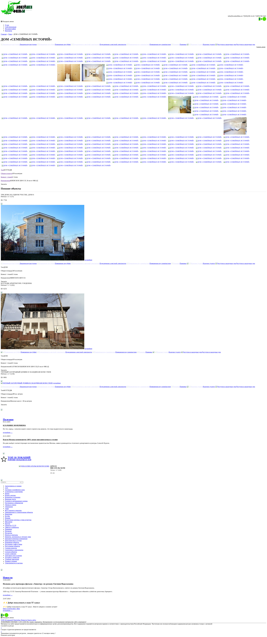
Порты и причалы (11, 535)
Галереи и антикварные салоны (16, 501)
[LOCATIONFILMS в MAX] (264, 19)
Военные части (10, 499)
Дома (10, 34)
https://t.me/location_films (11, 609)
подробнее (88, 260)
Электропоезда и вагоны (14, 563)
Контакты (8, 31)
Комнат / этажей (6, 177)
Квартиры (8, 514)
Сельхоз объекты (11, 552)
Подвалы (8, 531)
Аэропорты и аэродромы (14, 492)
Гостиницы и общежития (14, 503)
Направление (5, 180)
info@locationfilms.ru (235, 16)
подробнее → (8, 432)
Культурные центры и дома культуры (18, 520)
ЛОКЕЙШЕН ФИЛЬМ (22, 626)
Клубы (7, 516)
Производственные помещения (16, 539)
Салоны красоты (11, 548)
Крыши (7, 518)
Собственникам (10, 27)
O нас (7, 25)
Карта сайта (32, 620)
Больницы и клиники (12, 497)
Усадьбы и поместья (12, 557)
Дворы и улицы (10, 505)
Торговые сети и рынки (13, 555)
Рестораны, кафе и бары (13, 544)
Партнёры (17, 620)
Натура (7, 523)
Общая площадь (6, 173)
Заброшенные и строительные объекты (19, 512)
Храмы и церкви (11, 561)
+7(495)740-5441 (260, 16)
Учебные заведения (12, 559)
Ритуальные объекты (12, 546)
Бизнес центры (10, 495)
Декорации (9, 507)
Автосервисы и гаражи (13, 486)
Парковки (8, 529)
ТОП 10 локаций (7, 620)
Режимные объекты (12, 542)
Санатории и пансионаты (14, 550)
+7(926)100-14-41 (248, 16)
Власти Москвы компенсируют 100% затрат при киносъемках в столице (30, 439)
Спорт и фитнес (10, 554)
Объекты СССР (10, 525)
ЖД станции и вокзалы (13, 510)
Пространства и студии (13, 540)
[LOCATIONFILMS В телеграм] (259, 19)
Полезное (8, 419)
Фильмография (10, 29)
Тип (2, 170)
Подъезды (8, 533)
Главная (3, 34)
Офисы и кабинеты (12, 527)
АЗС (6, 488)
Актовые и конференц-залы (15, 490)
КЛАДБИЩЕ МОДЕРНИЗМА (14, 425)
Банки (7, 493)
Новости (8, 577)
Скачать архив (260, 47)
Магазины (8, 522)
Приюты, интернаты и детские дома (18, 537)
